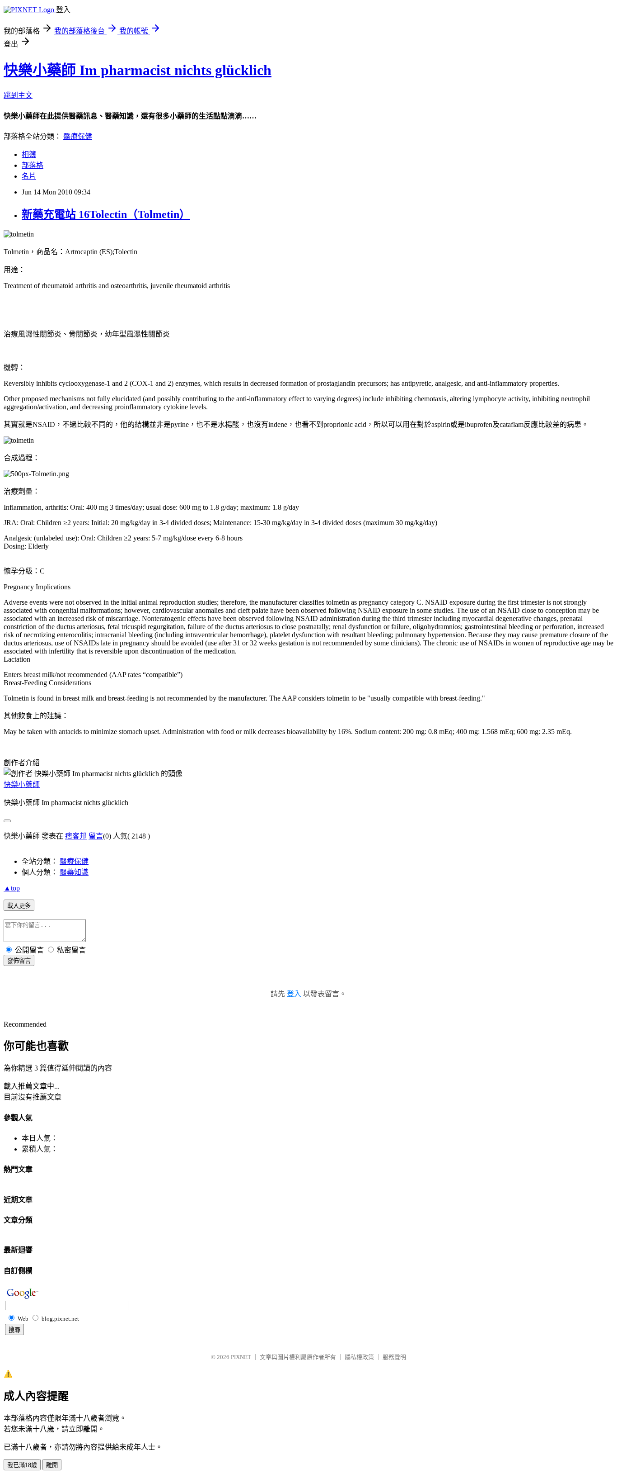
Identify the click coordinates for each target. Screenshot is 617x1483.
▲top (12, 888)
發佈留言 (19, 960)
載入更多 (19, 905)
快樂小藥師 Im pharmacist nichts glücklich (137, 70)
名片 (29, 176)
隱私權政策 (359, 1357)
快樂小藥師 (22, 784)
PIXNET (241, 1357)
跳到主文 (18, 95)
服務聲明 (394, 1357)
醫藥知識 (74, 872)
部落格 (32, 165)
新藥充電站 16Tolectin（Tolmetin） (106, 214)
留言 (96, 836)
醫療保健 (77, 136)
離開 (52, 1465)
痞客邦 (76, 836)
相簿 (29, 154)
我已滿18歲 (22, 1465)
